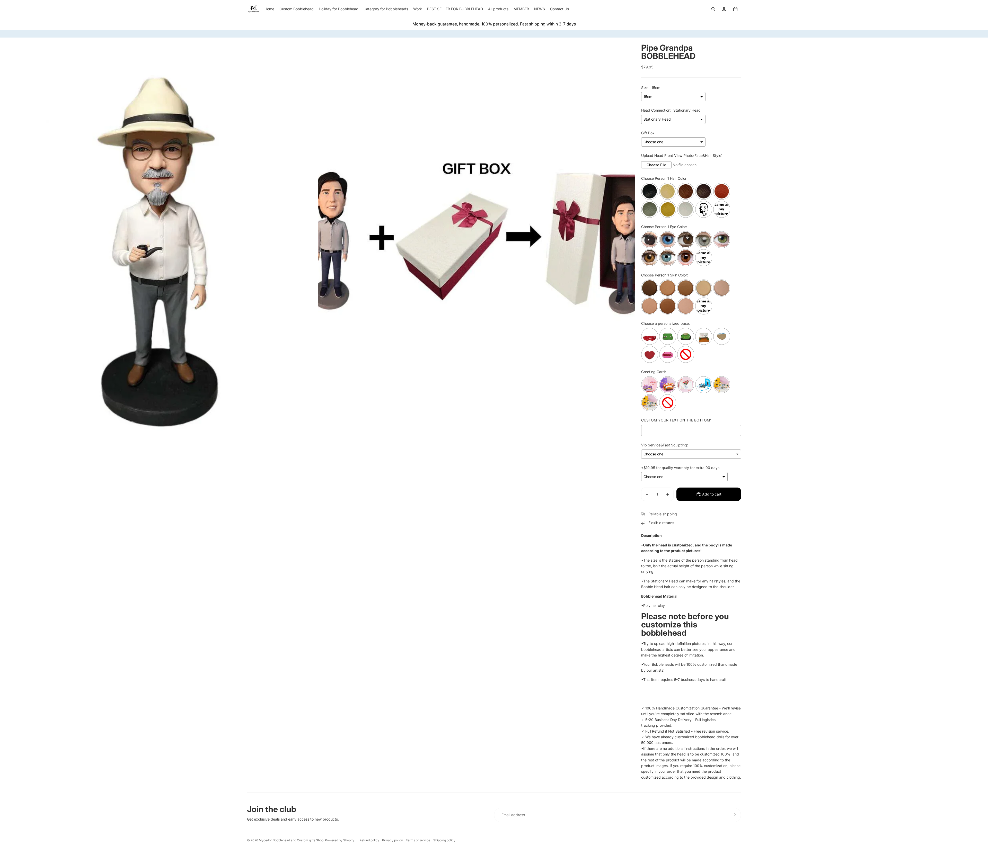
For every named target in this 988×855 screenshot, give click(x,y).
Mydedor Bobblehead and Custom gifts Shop (291, 840)
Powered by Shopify (339, 840)
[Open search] (713, 9)
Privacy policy (392, 840)
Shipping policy (444, 840)
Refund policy (369, 840)
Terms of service (418, 840)
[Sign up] (734, 815)
